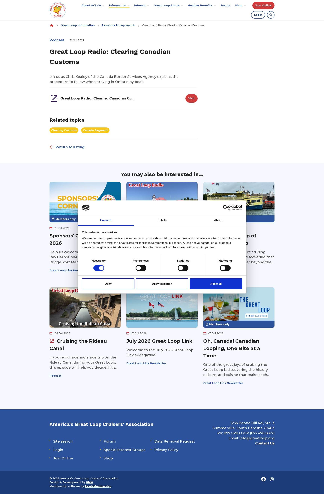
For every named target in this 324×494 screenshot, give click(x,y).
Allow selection (162, 283)
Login (258, 15)
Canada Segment (95, 130)
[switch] (141, 268)
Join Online (263, 5)
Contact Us (264, 443)
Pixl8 (89, 482)
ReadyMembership (98, 486)
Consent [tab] (105, 220)
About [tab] (218, 220)
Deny (108, 283)
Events (225, 5)
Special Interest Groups (124, 450)
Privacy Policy (166, 450)
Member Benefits (200, 5)
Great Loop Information (78, 25)
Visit (191, 98)
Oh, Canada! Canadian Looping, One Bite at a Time (231, 348)
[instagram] (271, 479)
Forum (110, 441)
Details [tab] (162, 220)
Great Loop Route (166, 5)
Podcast (57, 40)
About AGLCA (91, 5)
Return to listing (70, 147)
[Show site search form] (270, 15)
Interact (140, 5)
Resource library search (118, 25)
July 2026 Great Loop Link (159, 341)
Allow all (216, 283)
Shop (238, 5)
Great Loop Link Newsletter (69, 270)
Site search (63, 441)
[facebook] (263, 479)
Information (117, 5)
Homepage (52, 25)
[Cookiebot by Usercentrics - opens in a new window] (225, 207)
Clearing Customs (64, 130)
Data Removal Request (174, 441)
